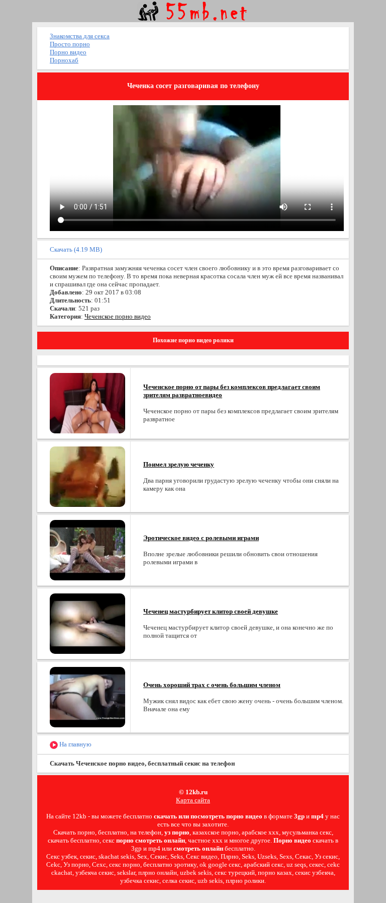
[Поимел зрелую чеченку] (87, 476)
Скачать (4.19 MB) (76, 249)
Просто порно (70, 44)
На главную (74, 744)
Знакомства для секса (80, 36)
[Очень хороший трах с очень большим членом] (87, 696)
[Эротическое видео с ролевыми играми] (87, 549)
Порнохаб (64, 60)
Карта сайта (193, 800)
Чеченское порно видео (117, 316)
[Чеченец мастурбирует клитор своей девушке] (87, 623)
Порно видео (68, 52)
